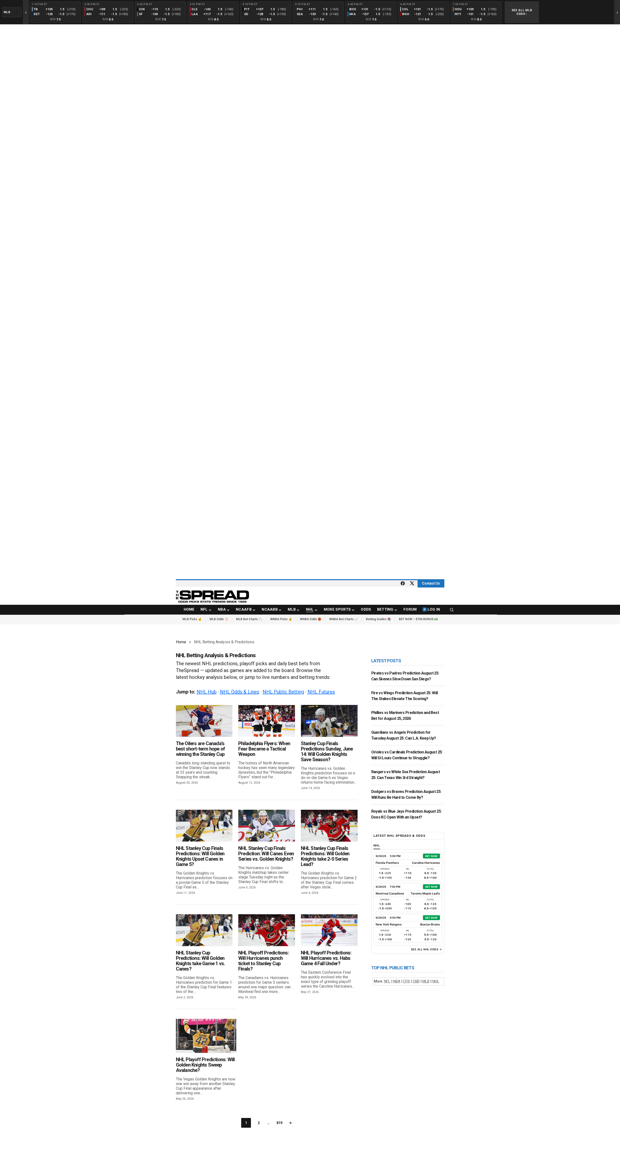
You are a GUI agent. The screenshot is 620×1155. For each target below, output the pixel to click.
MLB (425, 981)
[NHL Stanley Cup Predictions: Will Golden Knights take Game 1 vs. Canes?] (204, 930)
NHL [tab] (376, 845)
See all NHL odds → (426, 949)
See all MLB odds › (522, 12)
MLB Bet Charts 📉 (249, 619)
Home (181, 642)
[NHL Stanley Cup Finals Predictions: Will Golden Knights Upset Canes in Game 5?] (204, 826)
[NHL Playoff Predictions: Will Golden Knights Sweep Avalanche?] (206, 1036)
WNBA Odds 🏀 (310, 619)
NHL (435, 981)
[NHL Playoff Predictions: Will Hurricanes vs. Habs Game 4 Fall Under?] (329, 930)
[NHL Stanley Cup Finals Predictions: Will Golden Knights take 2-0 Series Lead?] (329, 826)
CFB (406, 981)
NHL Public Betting (283, 692)
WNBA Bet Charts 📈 (343, 619)
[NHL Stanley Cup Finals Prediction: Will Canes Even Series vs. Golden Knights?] (266, 826)
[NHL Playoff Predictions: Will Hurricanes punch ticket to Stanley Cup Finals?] (266, 930)
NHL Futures (321, 692)
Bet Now (431, 856)
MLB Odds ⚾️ (219, 619)
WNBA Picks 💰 (281, 619)
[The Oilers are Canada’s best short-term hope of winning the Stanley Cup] (204, 721)
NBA (396, 981)
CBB (416, 981)
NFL (387, 981)
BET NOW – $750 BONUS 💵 (418, 619)
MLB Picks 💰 (192, 619)
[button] (452, 610)
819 (279, 1123)
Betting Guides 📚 (378, 619)
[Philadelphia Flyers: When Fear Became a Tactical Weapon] (266, 721)
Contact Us (431, 583)
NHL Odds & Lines (239, 692)
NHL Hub (207, 692)
